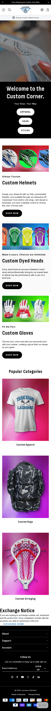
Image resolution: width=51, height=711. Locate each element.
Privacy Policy (34, 694)
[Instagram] (12, 677)
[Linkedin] (39, 677)
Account (7, 647)
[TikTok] (33, 677)
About (5, 633)
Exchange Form (14, 624)
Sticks (25, 130)
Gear (25, 121)
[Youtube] (22, 677)
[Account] (42, 9)
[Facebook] (17, 677)
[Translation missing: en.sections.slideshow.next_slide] (48, 2)
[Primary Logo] (25, 9)
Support (6, 640)
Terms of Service (18, 694)
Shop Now (12, 213)
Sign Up (38, 668)
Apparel (25, 112)
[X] (28, 677)
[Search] (9, 9)
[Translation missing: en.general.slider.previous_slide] (2, 2)
